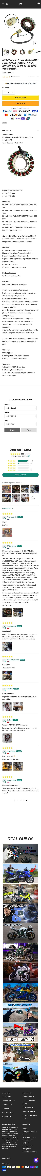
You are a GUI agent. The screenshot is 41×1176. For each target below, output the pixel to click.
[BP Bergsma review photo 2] (18, 612)
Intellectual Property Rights (30, 1116)
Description (6, 130)
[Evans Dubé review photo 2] (18, 766)
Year (6, 420)
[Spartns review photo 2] (18, 706)
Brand (6, 404)
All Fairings (6, 1096)
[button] (12, 461)
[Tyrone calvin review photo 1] (7, 532)
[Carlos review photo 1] (7, 738)
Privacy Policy (27, 1107)
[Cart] (38, 4)
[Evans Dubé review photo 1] (7, 766)
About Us (5, 1109)
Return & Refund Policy (28, 1102)
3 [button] (20, 800)
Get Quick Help (7, 1113)
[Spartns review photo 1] (7, 706)
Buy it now (20, 103)
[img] (7, 514)
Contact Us (6, 1117)
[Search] (7, 4)
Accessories (7, 1104)
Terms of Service (28, 1111)
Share (4, 123)
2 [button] (17, 800)
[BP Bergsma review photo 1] (7, 612)
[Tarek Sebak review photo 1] (7, 646)
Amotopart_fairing (29, 1152)
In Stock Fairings (8, 1100)
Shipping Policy (28, 1096)
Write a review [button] (20, 475)
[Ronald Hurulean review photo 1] (7, 675)
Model (6, 412)
